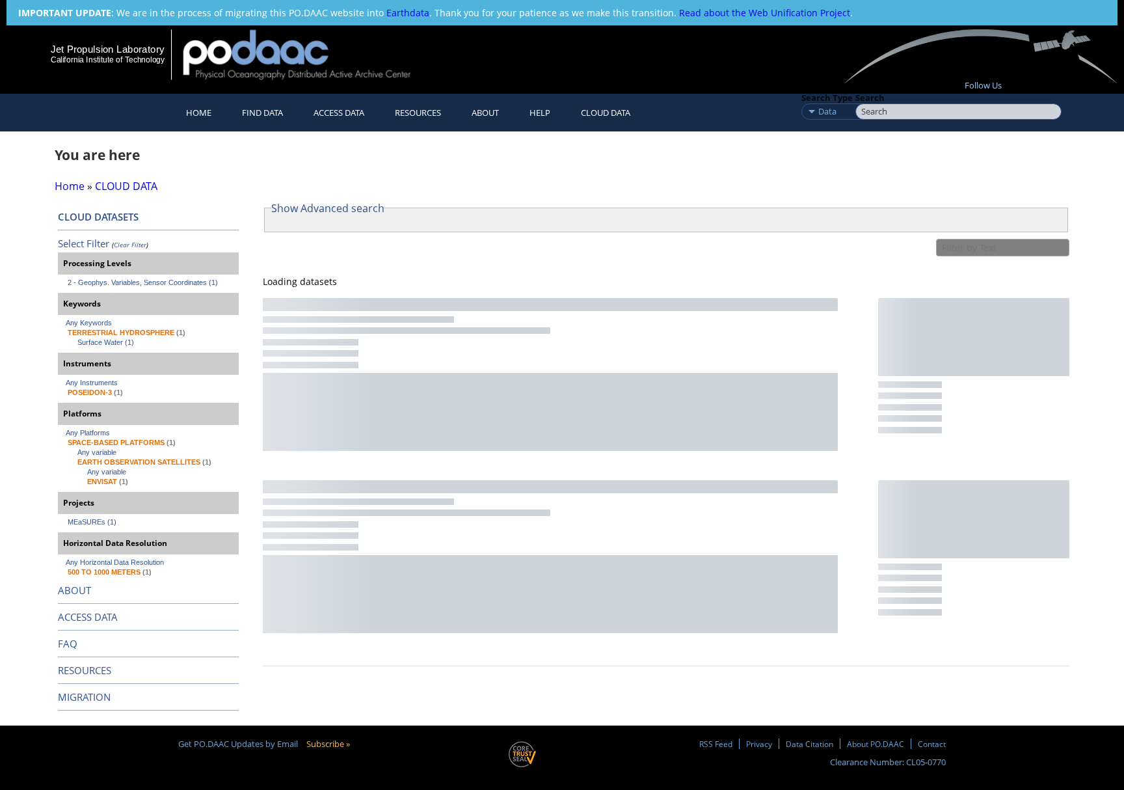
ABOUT (74, 590)
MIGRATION (84, 696)
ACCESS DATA (88, 616)
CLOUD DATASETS (98, 216)
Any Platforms (88, 433)
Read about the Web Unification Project (764, 13)
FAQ (67, 643)
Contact (932, 744)
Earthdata (407, 13)
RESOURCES (418, 112)
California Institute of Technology (108, 59)
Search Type (827, 97)
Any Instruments (92, 383)
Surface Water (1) (105, 342)
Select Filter (83, 243)
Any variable (96, 452)
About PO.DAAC (875, 744)
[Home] (308, 54)
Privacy (759, 744)
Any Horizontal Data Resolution (115, 562)
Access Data (339, 112)
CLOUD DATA (605, 112)
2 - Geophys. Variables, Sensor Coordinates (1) (143, 282)
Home (198, 112)
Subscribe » (328, 744)
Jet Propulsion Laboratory (107, 49)
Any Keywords (89, 323)
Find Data (262, 112)
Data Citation (809, 744)
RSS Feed (715, 744)
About (485, 112)
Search (870, 97)
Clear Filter (130, 244)
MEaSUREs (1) (92, 522)
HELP (539, 112)
